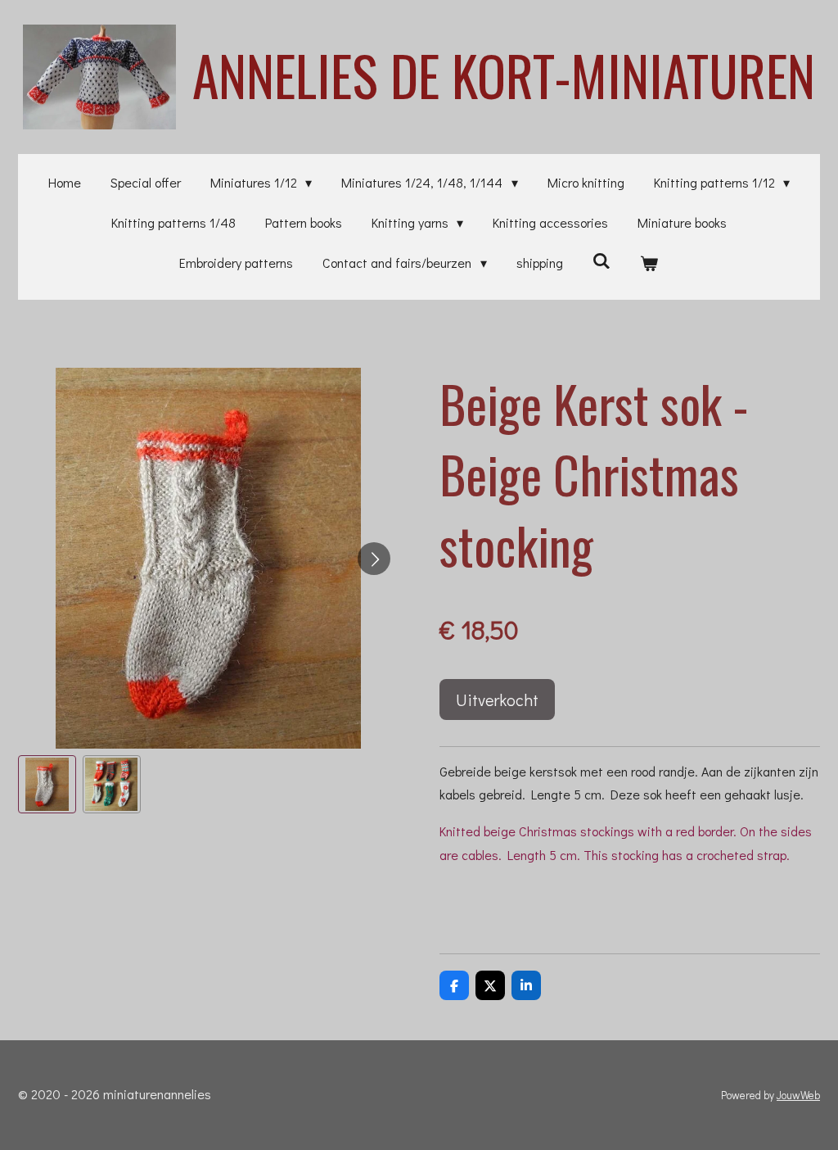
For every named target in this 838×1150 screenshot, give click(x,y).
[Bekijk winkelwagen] (649, 263)
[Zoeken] (601, 260)
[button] (47, 784)
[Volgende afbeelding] (374, 558)
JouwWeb (798, 1095)
